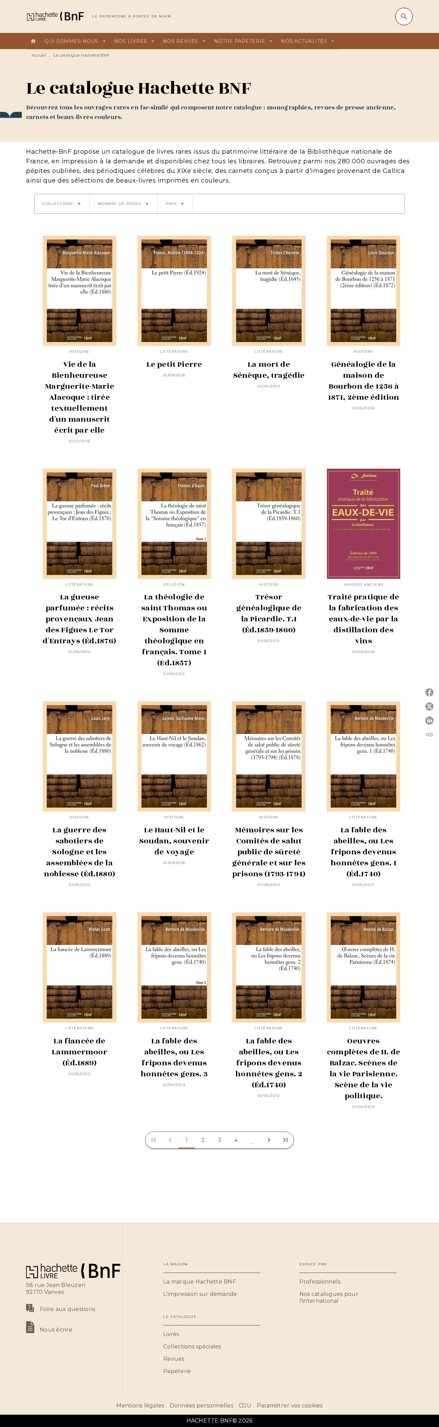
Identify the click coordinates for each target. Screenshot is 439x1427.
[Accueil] (55, 16)
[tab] (33, 41)
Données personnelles (201, 1405)
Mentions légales (140, 1405)
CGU (245, 1405)
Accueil (39, 55)
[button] (62, 203)
